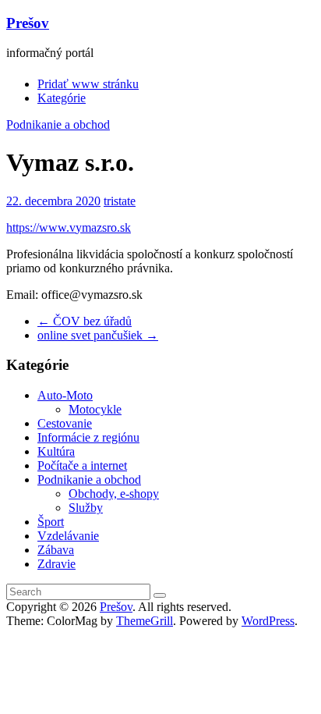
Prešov (27, 23)
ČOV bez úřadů (84, 321)
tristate (120, 201)
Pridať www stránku (88, 84)
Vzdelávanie (68, 535)
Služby (86, 507)
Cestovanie (64, 423)
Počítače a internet (82, 465)
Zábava (55, 549)
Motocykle (95, 409)
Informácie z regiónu (88, 437)
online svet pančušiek (97, 335)
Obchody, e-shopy (114, 493)
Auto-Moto (65, 395)
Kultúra (56, 451)
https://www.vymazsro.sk (68, 227)
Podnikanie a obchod (58, 124)
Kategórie (61, 98)
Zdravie (56, 563)
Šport (50, 521)
